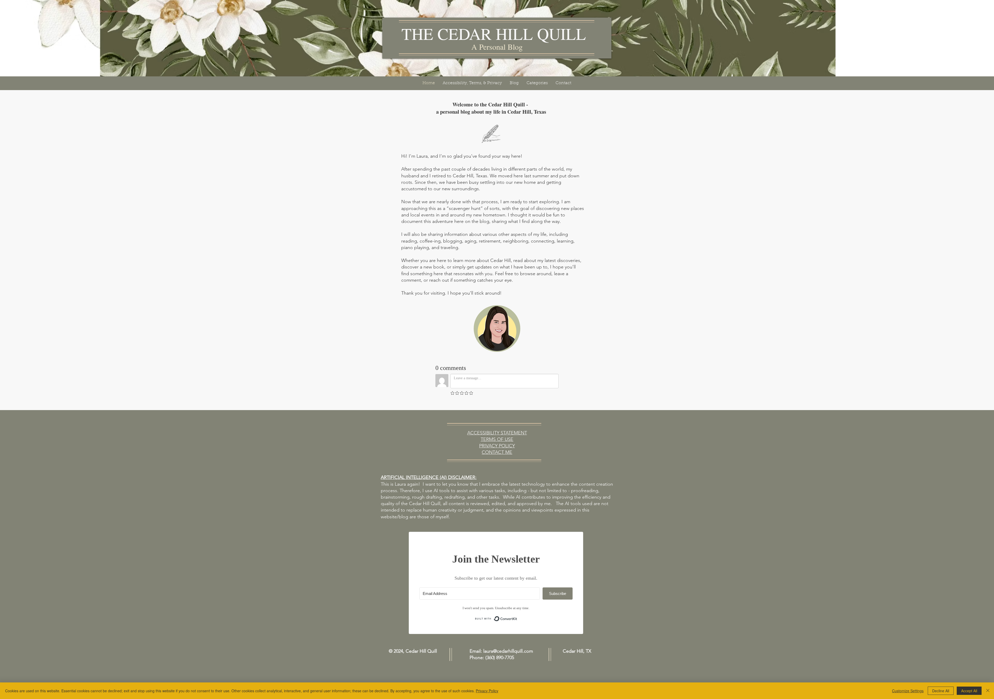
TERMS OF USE (497, 439)
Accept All (969, 690)
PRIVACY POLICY (497, 446)
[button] (472, 83)
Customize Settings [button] (908, 690)
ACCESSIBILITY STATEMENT (497, 433)
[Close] (988, 691)
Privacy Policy (487, 690)
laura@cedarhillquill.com (508, 651)
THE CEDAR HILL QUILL (493, 34)
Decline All (940, 690)
